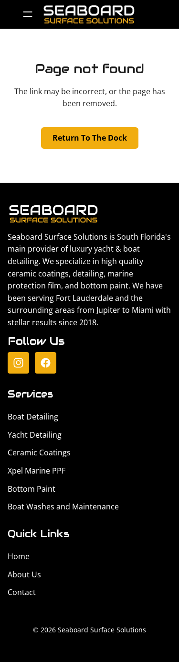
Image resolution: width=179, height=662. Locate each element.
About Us (24, 574)
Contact (22, 592)
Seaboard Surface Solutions (102, 629)
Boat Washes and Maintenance (63, 506)
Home (19, 556)
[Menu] (27, 14)
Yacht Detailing (35, 435)
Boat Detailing (33, 416)
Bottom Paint (31, 489)
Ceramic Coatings (39, 452)
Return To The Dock (90, 137)
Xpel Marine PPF (36, 470)
